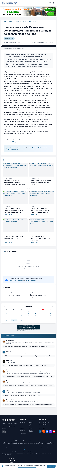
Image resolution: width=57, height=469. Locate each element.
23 (28, 317)
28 (23, 21)
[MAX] (50, 431)
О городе (31, 428)
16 (28, 315)
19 (50, 315)
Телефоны (23, 433)
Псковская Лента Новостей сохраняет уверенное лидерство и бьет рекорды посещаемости (14, 210)
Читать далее (8, 186)
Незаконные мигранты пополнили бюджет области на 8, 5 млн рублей (40, 238)
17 (35, 315)
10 (35, 313)
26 (50, 317)
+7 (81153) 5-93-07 (45, 422)
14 (13, 315)
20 (6, 317)
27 (6, 320)
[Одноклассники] (43, 431)
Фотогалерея (32, 426)
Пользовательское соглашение (9, 449)
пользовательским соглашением (27, 467)
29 (21, 320)
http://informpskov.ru (14, 141)
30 (28, 320)
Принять (51, 466)
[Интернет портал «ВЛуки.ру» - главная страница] (9, 3)
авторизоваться (30, 280)
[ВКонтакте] (40, 431)
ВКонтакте (45, 148)
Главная (5, 21)
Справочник (23, 426)
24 (35, 317)
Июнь (19, 21)
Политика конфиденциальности (24, 449)
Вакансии (22, 430)
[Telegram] (47, 431)
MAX (39, 148)
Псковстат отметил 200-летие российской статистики (13, 237)
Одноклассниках (13, 149)
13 (6, 315)
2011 (16, 21)
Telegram (34, 148)
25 (43, 317)
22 (21, 317)
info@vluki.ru (44, 424)
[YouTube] (54, 431)
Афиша (22, 428)
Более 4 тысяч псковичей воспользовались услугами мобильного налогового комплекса (14, 182)
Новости (11, 21)
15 (21, 315)
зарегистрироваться (16, 280)
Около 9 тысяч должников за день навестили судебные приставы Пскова (41, 182)
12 (50, 313)
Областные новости (30, 21)
